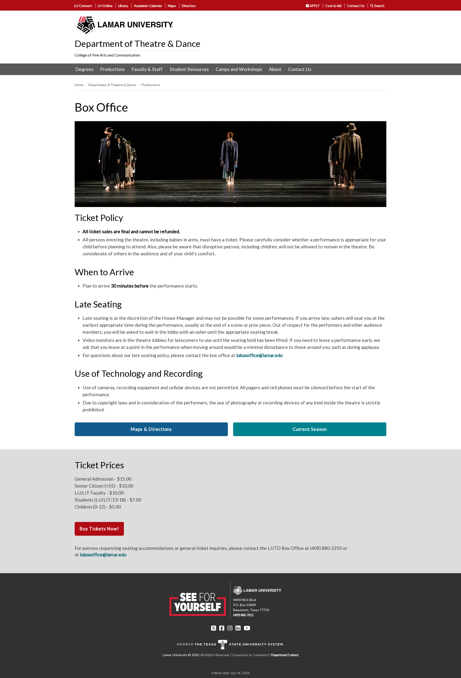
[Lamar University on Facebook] (221, 628)
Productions (112, 69)
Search (379, 6)
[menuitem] (84, 69)
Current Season (310, 429)
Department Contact (284, 655)
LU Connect (83, 6)
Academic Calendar (148, 6)
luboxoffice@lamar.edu (259, 355)
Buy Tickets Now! (99, 528)
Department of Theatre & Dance (137, 43)
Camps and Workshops (239, 69)
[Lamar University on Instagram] (229, 628)
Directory (189, 6)
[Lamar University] (125, 25)
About (275, 69)
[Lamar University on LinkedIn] (238, 628)
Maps (172, 6)
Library (123, 6)
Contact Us (355, 6)
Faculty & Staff (147, 69)
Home (79, 85)
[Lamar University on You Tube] (247, 628)
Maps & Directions (151, 429)
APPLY (314, 6)
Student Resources (189, 69)
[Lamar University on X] (213, 628)
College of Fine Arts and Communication (107, 55)
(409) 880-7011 (243, 615)
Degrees (84, 69)
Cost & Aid (333, 6)
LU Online (105, 6)
